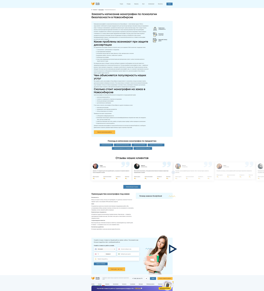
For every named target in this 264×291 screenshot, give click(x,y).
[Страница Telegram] (146, 278)
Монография (101, 9)
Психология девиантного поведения (122, 148)
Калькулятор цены (165, 288)
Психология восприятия (139, 144)
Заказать (136, 3)
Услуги (121, 3)
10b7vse (138, 288)
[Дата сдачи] (126, 254)
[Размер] (100, 254)
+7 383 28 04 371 (137, 278)
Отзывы (128, 3)
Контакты (160, 3)
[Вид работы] (105, 249)
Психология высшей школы (156, 144)
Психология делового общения (143, 148)
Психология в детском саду (122, 144)
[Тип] (108, 254)
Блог (143, 3)
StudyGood (95, 9)
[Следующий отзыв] (173, 172)
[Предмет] (125, 249)
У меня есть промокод (100, 263)
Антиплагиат (151, 3)
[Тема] (103, 259)
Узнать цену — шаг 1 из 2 (116, 269)
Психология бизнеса (106, 144)
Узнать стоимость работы (165, 278)
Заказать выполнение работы (104, 132)
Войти (169, 3)
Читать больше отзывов (132, 186)
